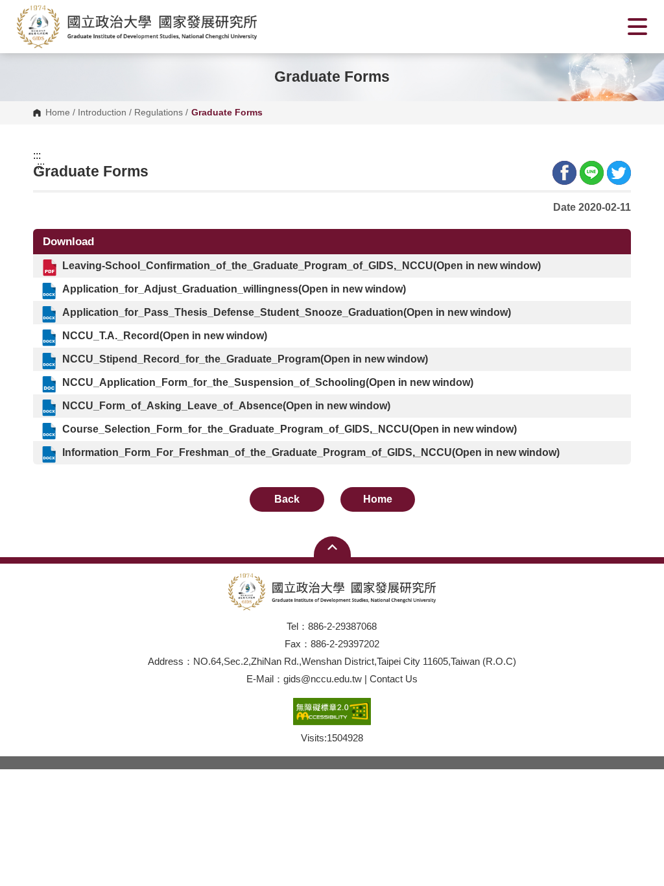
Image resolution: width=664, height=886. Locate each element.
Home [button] (377, 499)
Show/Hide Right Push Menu (637, 27)
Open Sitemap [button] (332, 546)
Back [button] (287, 499)
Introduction (102, 112)
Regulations (158, 112)
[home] (137, 26)
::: (37, 155)
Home (57, 112)
